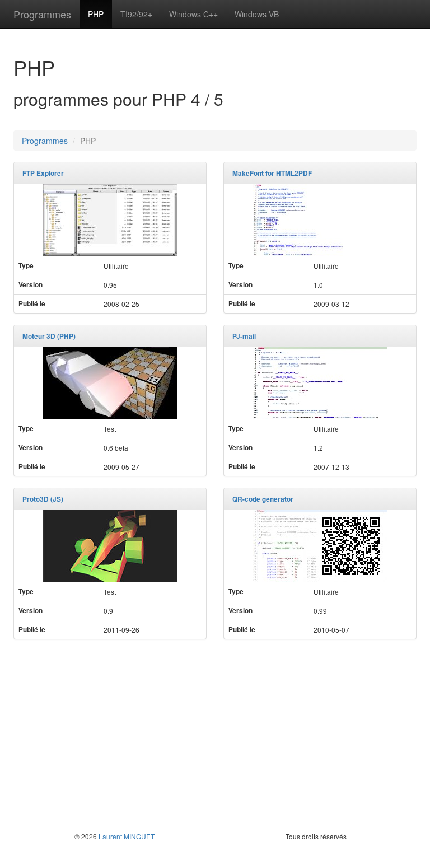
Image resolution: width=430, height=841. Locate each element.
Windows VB (257, 14)
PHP (96, 14)
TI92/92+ (136, 14)
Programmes (42, 14)
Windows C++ (193, 14)
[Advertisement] (215, 729)
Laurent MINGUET (127, 836)
